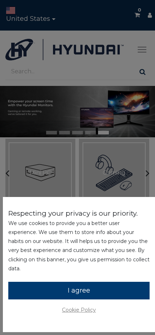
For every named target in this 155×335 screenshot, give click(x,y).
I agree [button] (79, 290)
